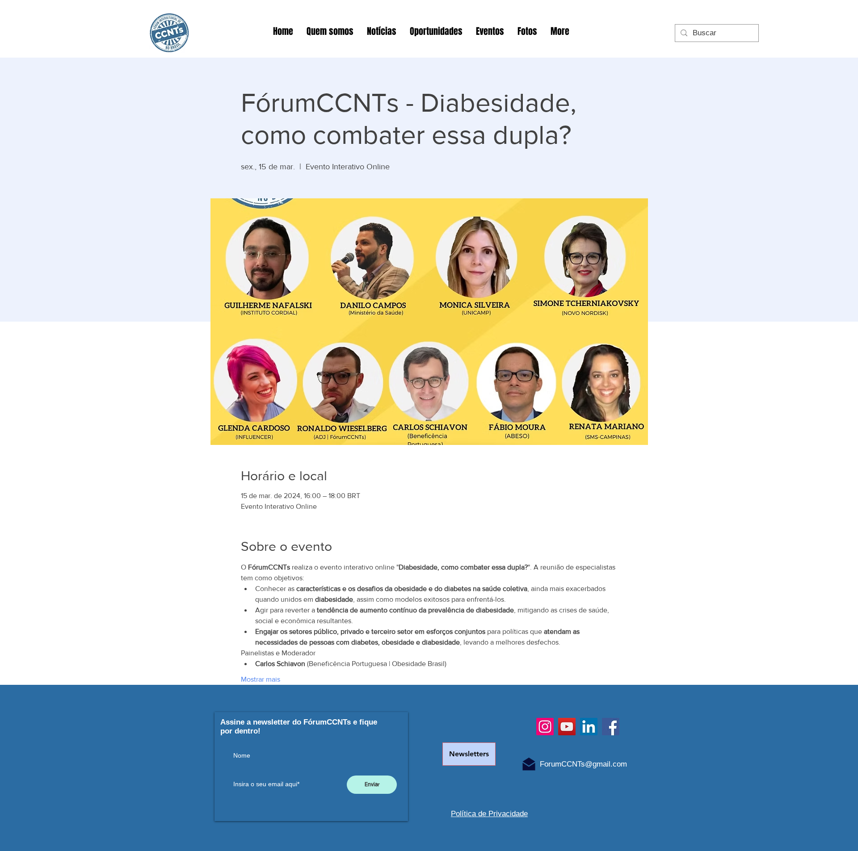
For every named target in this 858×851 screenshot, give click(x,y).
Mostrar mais (260, 679)
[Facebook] (610, 726)
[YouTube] (567, 726)
